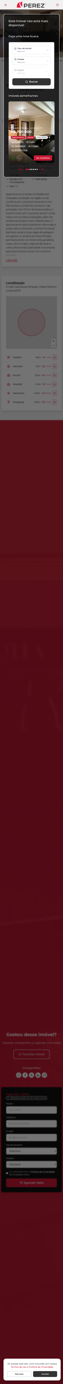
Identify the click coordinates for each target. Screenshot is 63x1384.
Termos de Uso (19, 1367)
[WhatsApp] (13, 158)
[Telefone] (19, 158)
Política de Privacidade (41, 1367)
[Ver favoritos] (57, 5)
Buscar (33, 81)
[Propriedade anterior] (21, 169)
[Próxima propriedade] (42, 169)
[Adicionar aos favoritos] (25, 158)
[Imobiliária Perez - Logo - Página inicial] (31, 4)
